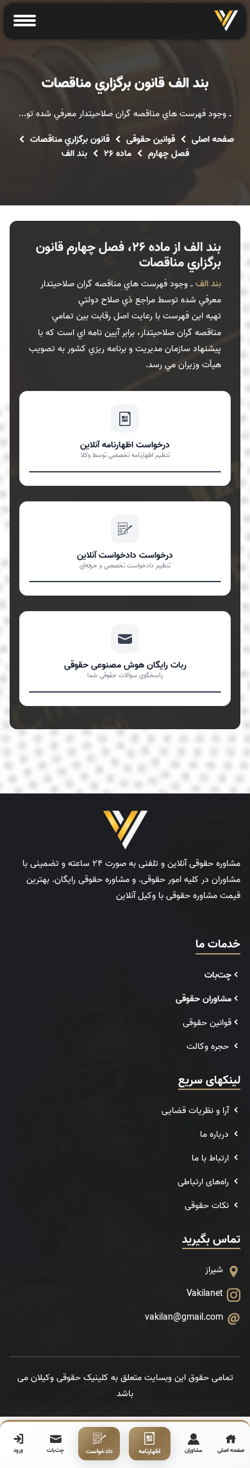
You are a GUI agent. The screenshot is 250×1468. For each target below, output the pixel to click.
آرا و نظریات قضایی (196, 1111)
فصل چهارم (168, 153)
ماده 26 (117, 153)
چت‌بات (217, 975)
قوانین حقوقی (150, 139)
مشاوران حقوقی (203, 999)
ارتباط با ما (211, 1158)
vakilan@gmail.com (184, 1317)
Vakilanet (205, 1293)
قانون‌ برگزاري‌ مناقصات (70, 139)
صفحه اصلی (213, 139)
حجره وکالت (209, 1046)
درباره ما (215, 1134)
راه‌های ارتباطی (204, 1182)
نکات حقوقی (208, 1206)
